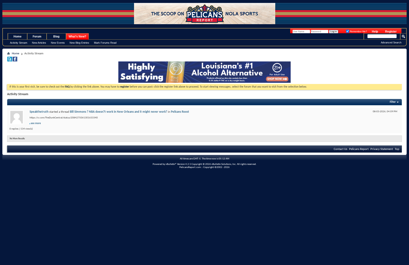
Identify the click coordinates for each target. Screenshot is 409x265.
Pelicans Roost (180, 111)
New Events (58, 42)
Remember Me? (358, 31)
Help (375, 31)
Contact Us (340, 149)
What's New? (77, 36)
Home (17, 36)
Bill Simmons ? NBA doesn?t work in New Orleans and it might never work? (118, 111)
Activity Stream (18, 42)
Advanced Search (391, 42)
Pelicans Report (359, 149)
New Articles (39, 42)
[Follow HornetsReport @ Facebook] (15, 60)
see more (36, 123)
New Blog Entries (79, 42)
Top (397, 149)
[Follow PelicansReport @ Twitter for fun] (9, 60)
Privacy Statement (381, 149)
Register (391, 31)
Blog (56, 36)
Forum (37, 36)
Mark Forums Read (105, 42)
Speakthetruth (39, 111)
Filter (393, 102)
